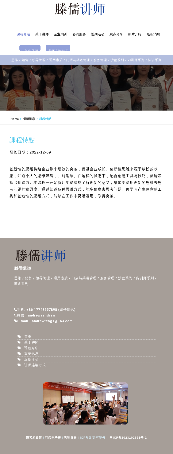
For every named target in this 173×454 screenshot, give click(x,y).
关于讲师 (42, 34)
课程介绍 (23, 34)
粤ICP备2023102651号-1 (128, 437)
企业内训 (60, 34)
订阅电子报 (30, 50)
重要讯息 (31, 353)
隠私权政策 (34, 437)
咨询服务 (79, 34)
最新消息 (153, 34)
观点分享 (116, 34)
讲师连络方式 (58, 50)
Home (15, 118)
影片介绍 (135, 34)
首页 (27, 336)
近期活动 (97, 34)
